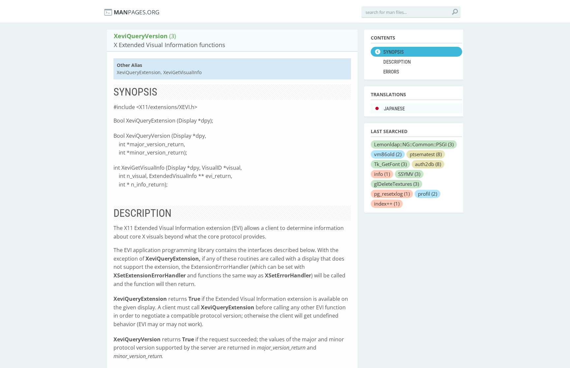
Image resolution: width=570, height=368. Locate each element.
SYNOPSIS (393, 52)
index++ (386, 203)
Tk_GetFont (390, 164)
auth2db (428, 164)
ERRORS (391, 72)
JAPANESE (394, 109)
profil (427, 193)
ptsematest (426, 154)
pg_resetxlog (392, 193)
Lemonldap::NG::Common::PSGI (414, 144)
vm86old (387, 154)
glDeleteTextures (396, 184)
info (382, 174)
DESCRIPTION (397, 62)
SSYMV (409, 174)
